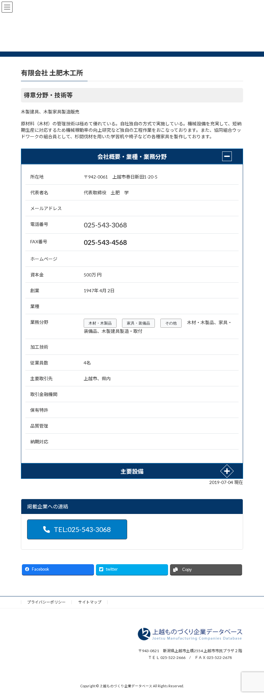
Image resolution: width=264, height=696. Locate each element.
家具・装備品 (138, 323)
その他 (171, 323)
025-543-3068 (105, 225)
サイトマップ (89, 602)
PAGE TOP (252, 668)
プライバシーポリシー (46, 602)
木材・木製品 (100, 323)
